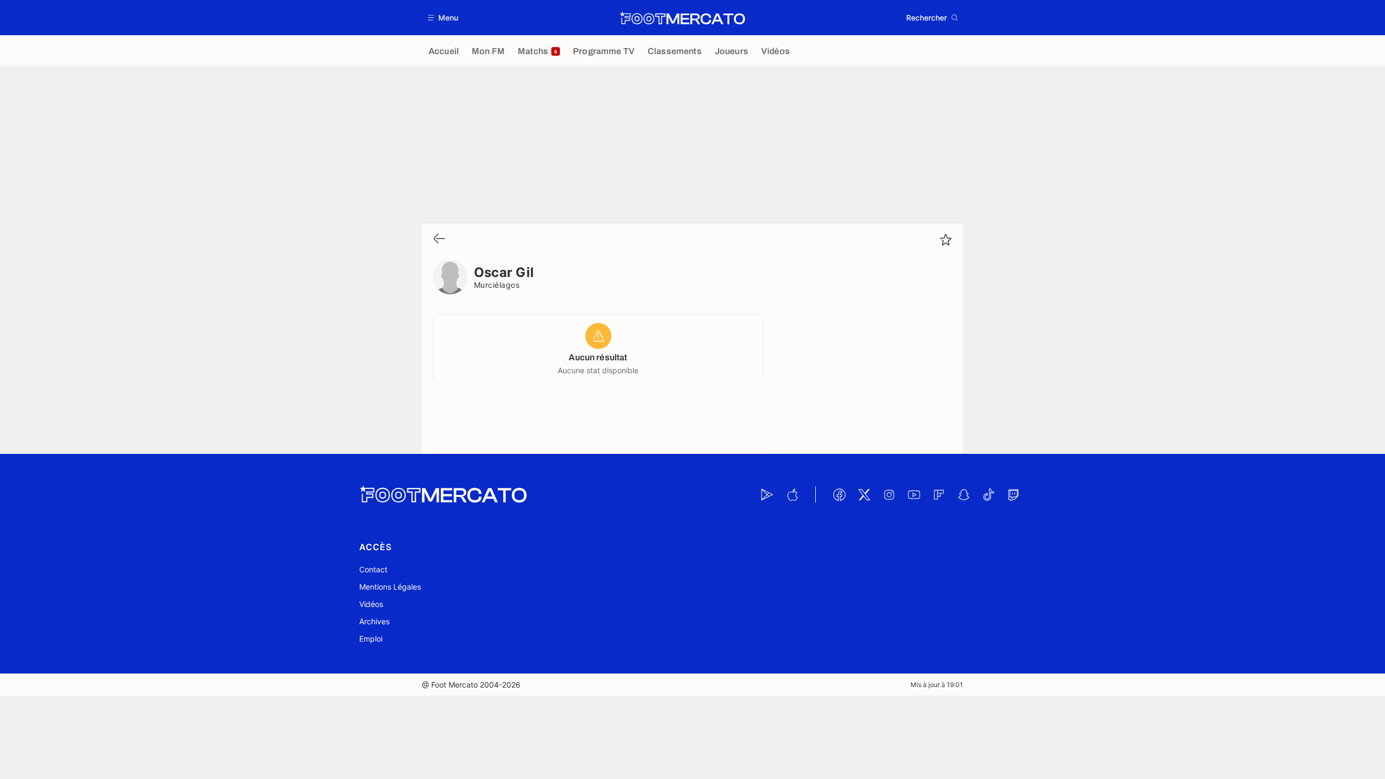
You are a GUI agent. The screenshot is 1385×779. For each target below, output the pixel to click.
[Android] (767, 494)
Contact (373, 569)
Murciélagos (496, 284)
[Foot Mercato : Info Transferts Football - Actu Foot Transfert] (682, 17)
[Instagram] (889, 494)
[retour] (439, 239)
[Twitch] (1013, 494)
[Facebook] (839, 494)
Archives (374, 621)
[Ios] (792, 494)
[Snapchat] (963, 494)
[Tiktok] (988, 494)
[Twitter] (864, 494)
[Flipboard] (939, 494)
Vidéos (371, 604)
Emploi (370, 638)
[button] (443, 18)
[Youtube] (914, 494)
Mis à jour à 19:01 (937, 685)
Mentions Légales (390, 586)
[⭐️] (945, 239)
